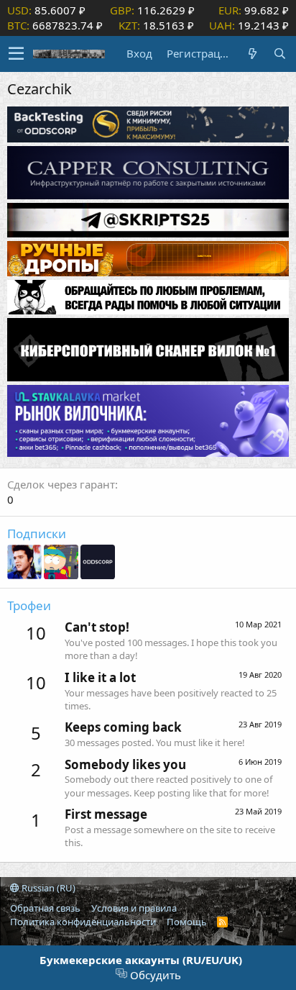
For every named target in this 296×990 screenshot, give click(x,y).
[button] (16, 54)
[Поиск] (279, 53)
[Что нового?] (252, 53)
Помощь (187, 921)
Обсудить (154, 975)
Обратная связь (45, 908)
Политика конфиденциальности (83, 921)
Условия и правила (134, 908)
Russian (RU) (47, 887)
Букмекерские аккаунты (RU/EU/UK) (141, 960)
